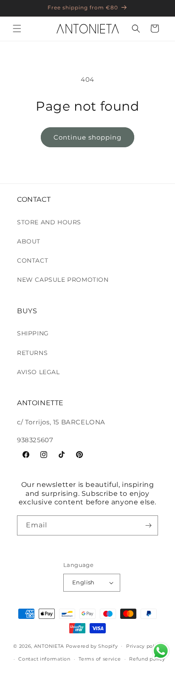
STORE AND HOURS (49, 222)
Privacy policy (144, 646)
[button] (17, 28)
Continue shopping (87, 137)
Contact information (44, 659)
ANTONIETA (49, 646)
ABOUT (28, 241)
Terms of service (100, 659)
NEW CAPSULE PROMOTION (63, 279)
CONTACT (32, 260)
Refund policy (147, 659)
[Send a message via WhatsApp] (161, 651)
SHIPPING (33, 333)
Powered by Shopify (92, 646)
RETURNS (32, 353)
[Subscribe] (148, 525)
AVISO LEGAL (38, 372)
